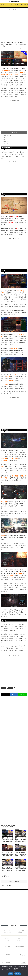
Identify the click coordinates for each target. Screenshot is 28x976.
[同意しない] (26, 970)
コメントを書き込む (14, 881)
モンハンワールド (19, 687)
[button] (25, 961)
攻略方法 (6, 141)
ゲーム (4, 687)
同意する (11, 973)
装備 (5, 139)
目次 (12, 132)
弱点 (5, 137)
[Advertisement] (14, 25)
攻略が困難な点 (8, 135)
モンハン (11, 687)
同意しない (17, 973)
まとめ (6, 143)
